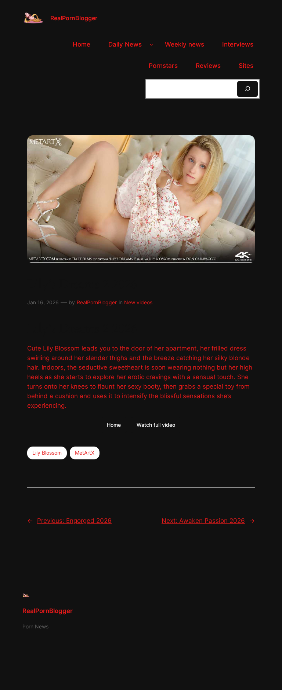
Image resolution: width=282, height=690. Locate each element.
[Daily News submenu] (151, 44)
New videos (138, 302)
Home (114, 425)
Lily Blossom (47, 452)
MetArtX (84, 452)
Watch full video (156, 425)
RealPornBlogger (73, 18)
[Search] (247, 89)
